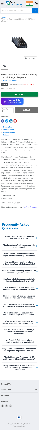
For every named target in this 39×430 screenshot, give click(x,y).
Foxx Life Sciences (10, 81)
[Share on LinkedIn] (11, 121)
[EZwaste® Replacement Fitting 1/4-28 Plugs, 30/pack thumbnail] (4, 65)
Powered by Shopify (19, 426)
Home (3, 17)
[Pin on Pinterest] (15, 121)
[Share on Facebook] (2, 121)
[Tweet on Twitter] (6, 121)
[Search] (35, 10)
